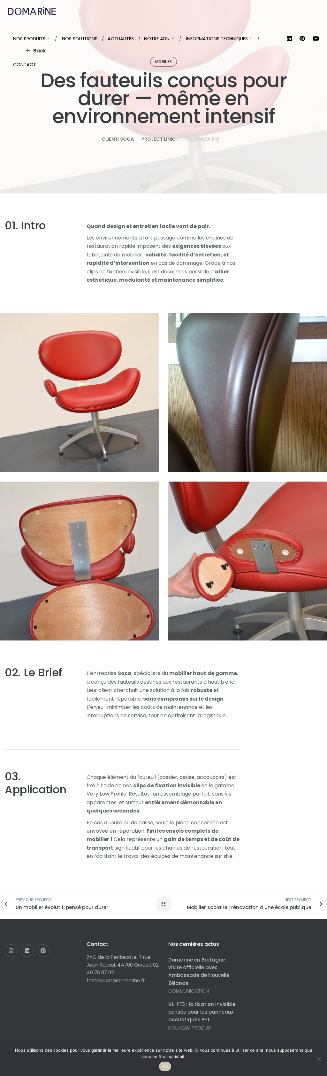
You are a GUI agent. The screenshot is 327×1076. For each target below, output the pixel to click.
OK (165, 1066)
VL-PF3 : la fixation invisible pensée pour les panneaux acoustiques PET (201, 1012)
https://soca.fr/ (197, 139)
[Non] (319, 1059)
